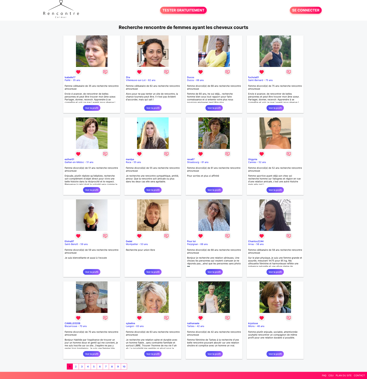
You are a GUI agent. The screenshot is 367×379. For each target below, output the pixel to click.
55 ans (137, 162)
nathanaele (193, 323)
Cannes (252, 162)
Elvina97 (69, 241)
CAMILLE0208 (72, 323)
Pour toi (191, 241)
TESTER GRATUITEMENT (183, 10)
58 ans (260, 244)
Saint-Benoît (71, 244)
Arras (251, 244)
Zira (128, 77)
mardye (130, 159)
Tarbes (190, 326)
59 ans (84, 244)
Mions (251, 326)
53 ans (144, 244)
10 (124, 366)
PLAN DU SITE (344, 375)
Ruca (128, 162)
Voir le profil (91, 108)
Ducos (190, 77)
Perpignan (192, 244)
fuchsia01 (253, 77)
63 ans (140, 326)
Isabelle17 (70, 77)
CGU (331, 375)
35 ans (76, 80)
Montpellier (132, 244)
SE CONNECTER (305, 10)
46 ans (260, 326)
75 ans (269, 80)
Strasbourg (193, 162)
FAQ (324, 375)
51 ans (89, 162)
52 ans (262, 162)
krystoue (253, 323)
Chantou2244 (255, 241)
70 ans (83, 326)
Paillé (67, 80)
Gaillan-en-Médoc (74, 162)
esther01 (69, 159)
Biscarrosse (71, 326)
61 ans (205, 162)
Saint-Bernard (255, 80)
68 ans (200, 80)
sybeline (130, 323)
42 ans (200, 326)
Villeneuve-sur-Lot (136, 80)
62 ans (151, 80)
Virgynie (252, 159)
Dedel (129, 241)
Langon (130, 326)
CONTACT (359, 375)
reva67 (191, 159)
